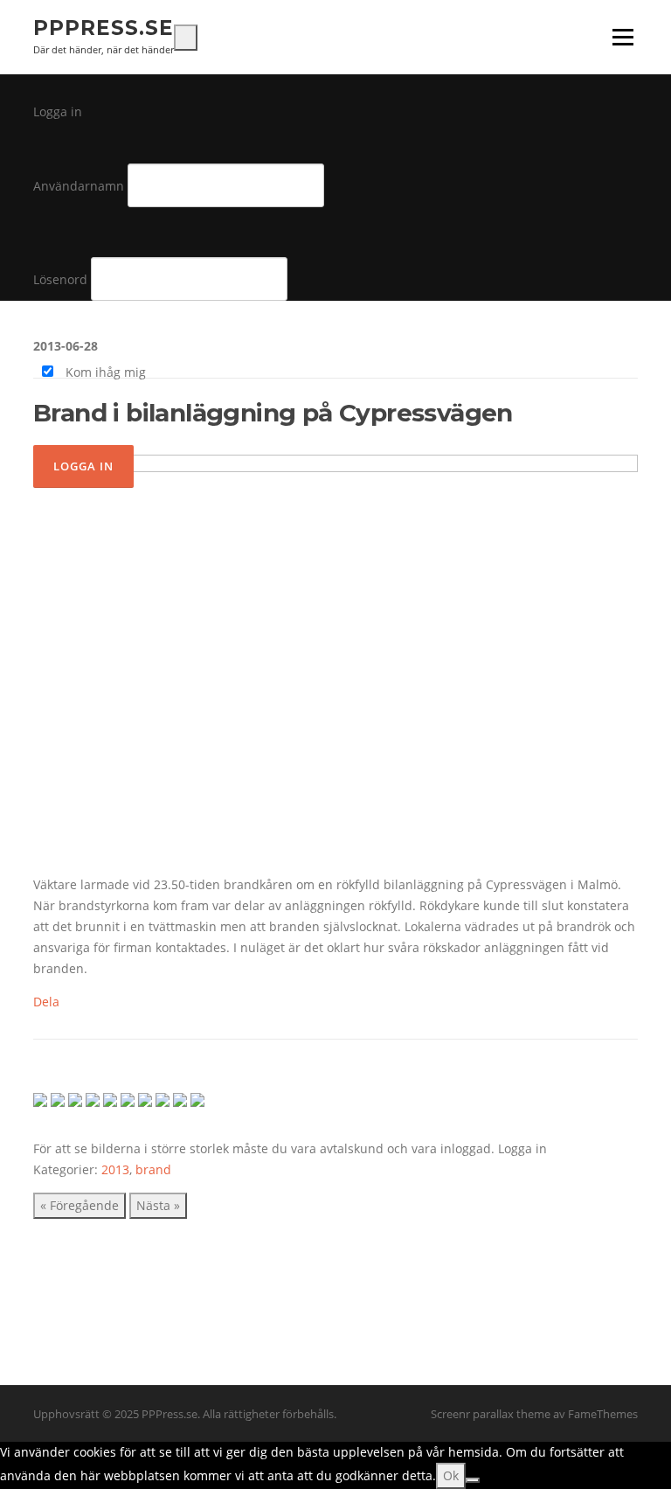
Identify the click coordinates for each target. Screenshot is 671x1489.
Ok (451, 1475)
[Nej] (473, 1480)
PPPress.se (103, 28)
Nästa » (158, 1205)
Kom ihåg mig (104, 372)
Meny (622, 37)
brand (153, 1169)
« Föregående (79, 1205)
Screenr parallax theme (490, 1414)
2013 (115, 1169)
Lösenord (60, 279)
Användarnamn (78, 185)
